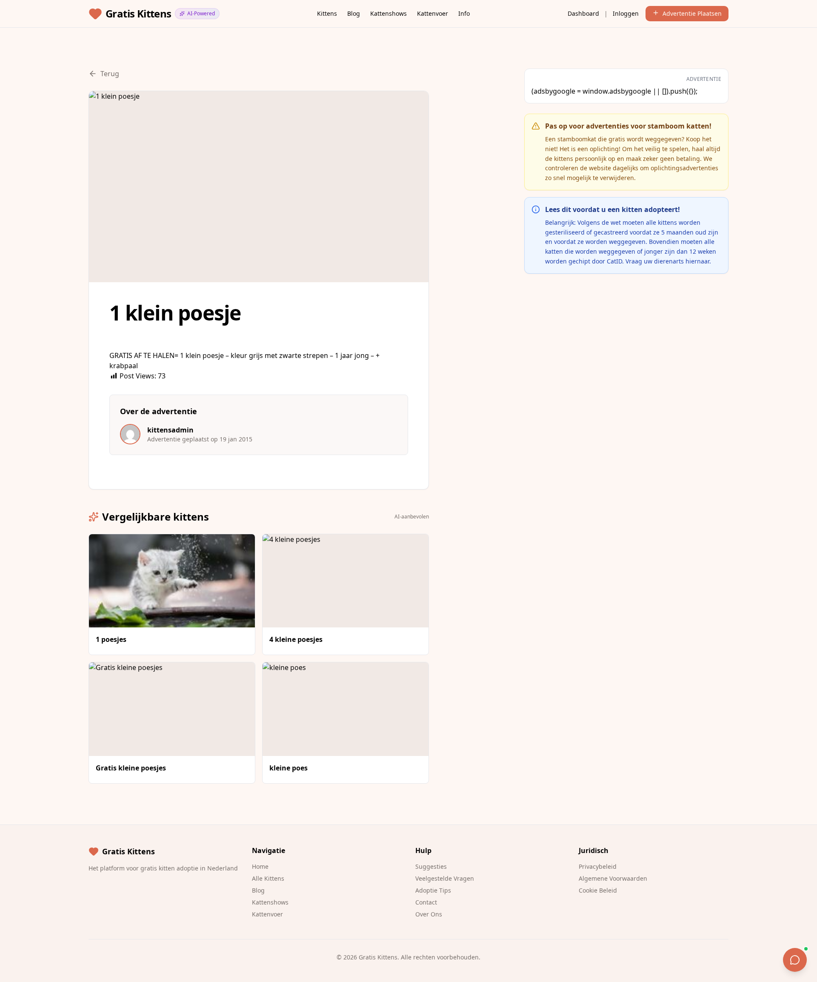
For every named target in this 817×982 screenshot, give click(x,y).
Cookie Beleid (598, 890)
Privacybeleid (598, 866)
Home (260, 866)
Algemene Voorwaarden (613, 878)
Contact (426, 902)
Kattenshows (388, 13)
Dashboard (583, 13)
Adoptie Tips (433, 890)
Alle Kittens (268, 878)
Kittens (327, 13)
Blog (353, 13)
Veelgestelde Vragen (444, 878)
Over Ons (428, 914)
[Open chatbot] (795, 960)
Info (464, 13)
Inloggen (626, 13)
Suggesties (431, 866)
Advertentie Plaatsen (692, 13)
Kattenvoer (432, 13)
